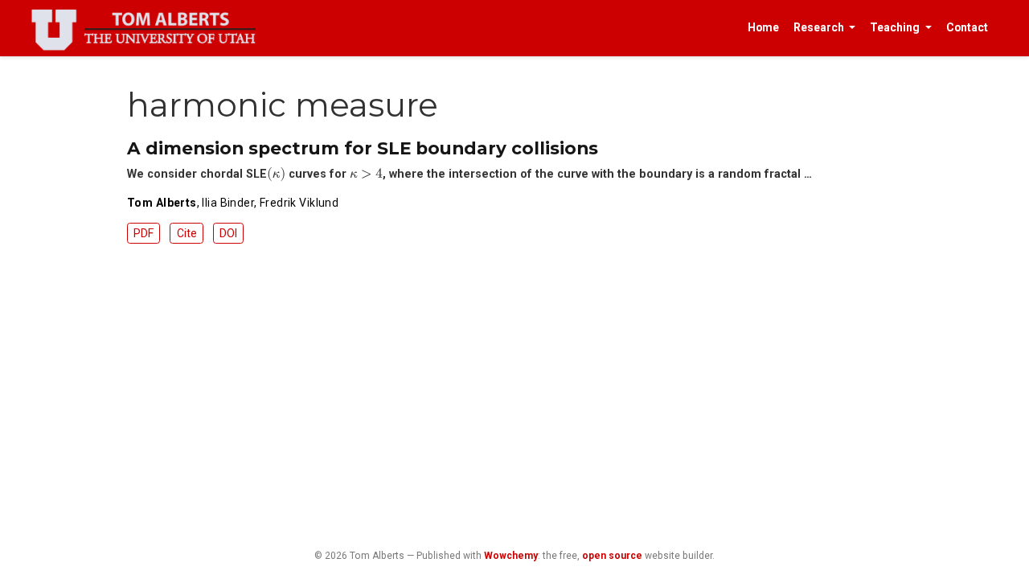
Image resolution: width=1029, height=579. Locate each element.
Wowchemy (511, 555)
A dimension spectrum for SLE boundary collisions (362, 148)
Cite (187, 233)
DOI (228, 233)
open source (612, 555)
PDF (143, 233)
